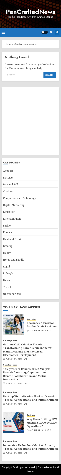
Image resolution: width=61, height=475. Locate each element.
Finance (8, 232)
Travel (7, 287)
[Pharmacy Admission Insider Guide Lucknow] (13, 324)
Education (9, 211)
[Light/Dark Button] (44, 32)
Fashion (7, 225)
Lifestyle (8, 273)
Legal (6, 266)
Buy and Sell (10, 184)
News (6, 280)
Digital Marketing (14, 205)
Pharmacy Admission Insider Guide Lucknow (42, 324)
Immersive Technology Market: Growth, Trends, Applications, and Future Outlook (30, 447)
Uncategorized (12, 294)
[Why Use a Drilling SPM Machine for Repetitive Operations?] (13, 422)
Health (7, 253)
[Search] (51, 32)
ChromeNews (45, 467)
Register (57, 32)
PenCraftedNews (30, 11)
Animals (8, 171)
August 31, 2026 (37, 331)
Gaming (8, 246)
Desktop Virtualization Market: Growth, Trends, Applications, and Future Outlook (30, 398)
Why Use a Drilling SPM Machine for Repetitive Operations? (42, 422)
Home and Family (13, 259)
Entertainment (12, 218)
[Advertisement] (30, 121)
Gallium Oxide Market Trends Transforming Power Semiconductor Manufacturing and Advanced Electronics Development (27, 350)
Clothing (8, 191)
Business (8, 177)
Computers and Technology (19, 198)
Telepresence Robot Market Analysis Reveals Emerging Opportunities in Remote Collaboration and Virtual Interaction (26, 374)
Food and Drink (12, 239)
